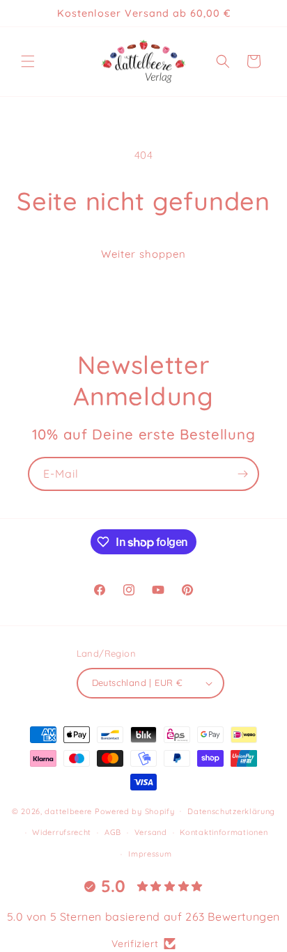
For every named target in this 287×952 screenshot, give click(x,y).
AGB (112, 832)
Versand (150, 832)
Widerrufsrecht (61, 832)
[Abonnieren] (242, 474)
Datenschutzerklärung (231, 811)
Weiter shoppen (143, 253)
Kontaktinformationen (223, 832)
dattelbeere (68, 811)
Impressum (149, 854)
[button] (28, 61)
